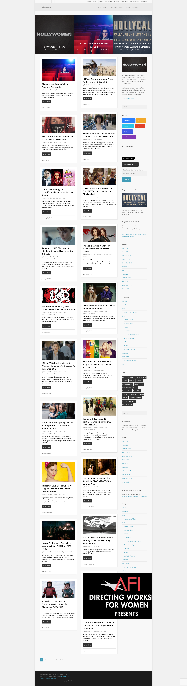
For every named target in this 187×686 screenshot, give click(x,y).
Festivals (96, 85)
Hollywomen (46, 7)
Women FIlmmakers (128, 401)
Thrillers (124, 398)
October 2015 (126, 267)
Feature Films (138, 384)
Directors (139, 381)
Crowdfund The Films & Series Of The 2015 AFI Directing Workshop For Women (98, 625)
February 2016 (126, 255)
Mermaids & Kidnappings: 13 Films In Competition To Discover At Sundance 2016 (58, 425)
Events (55, 142)
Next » (62, 660)
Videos (84, 256)
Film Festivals (126, 387)
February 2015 (126, 278)
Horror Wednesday (99, 254)
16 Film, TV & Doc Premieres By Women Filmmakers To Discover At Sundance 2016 (58, 366)
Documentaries (127, 384)
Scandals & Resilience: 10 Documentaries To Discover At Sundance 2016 (97, 422)
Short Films (108, 254)
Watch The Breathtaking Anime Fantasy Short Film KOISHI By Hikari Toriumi (98, 540)
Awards (124, 381)
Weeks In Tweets (129, 349)
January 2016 (126, 259)
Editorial (124, 301)
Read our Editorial (128, 99)
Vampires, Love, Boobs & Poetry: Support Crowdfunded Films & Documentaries (57, 488)
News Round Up (129, 338)
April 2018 (125, 248)
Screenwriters (126, 391)
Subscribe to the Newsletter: (132, 170)
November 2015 (127, 263)
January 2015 (126, 281)
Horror (135, 387)
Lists (54, 90)
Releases (126, 342)
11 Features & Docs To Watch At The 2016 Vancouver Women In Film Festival (98, 191)
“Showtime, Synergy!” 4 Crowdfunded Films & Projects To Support (57, 192)
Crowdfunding (57, 198)
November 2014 (127, 285)
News (100, 85)
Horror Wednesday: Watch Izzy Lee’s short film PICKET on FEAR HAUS (56, 546)
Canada (131, 381)
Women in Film (127, 404)
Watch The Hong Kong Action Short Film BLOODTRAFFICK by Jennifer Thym (97, 481)
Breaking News (128, 320)
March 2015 (125, 274)
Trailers (124, 364)
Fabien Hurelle (47, 90)
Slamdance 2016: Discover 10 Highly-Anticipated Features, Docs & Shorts (58, 251)
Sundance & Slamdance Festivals (133, 394)
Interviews (125, 305)
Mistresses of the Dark (131, 312)
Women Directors (135, 398)
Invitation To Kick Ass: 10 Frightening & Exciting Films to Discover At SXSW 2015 (56, 604)
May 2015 (125, 270)
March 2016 (125, 252)
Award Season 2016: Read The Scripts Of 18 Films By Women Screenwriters (97, 364)
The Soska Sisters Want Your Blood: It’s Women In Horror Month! (96, 248)
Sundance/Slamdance (48, 259)
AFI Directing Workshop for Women (134, 377)
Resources (59, 90)
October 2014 (126, 289)
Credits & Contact (45, 678)
